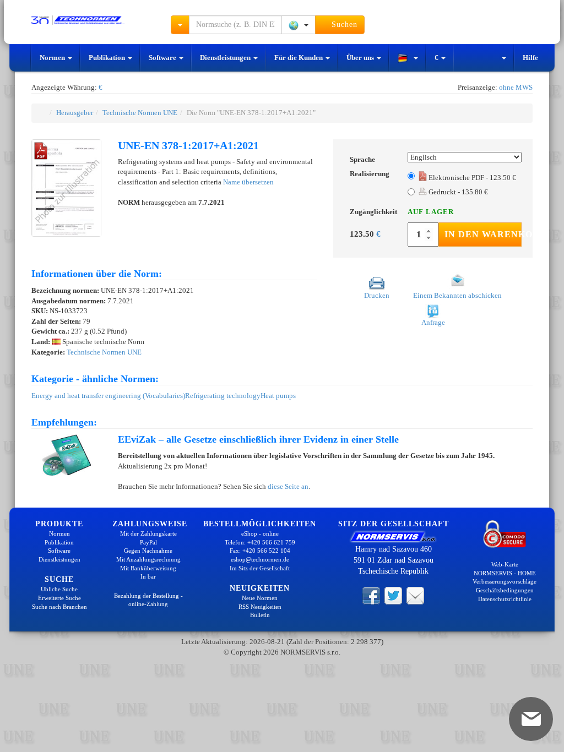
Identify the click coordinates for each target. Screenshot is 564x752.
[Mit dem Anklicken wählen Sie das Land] (298, 24)
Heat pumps (278, 395)
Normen (53, 57)
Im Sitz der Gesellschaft (260, 568)
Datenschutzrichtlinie (505, 599)
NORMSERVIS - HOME (505, 573)
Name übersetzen (248, 182)
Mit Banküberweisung (148, 568)
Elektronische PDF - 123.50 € (471, 177)
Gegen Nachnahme (148, 550)
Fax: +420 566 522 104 (260, 550)
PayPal (148, 542)
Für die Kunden (299, 57)
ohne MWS (516, 87)
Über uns (361, 57)
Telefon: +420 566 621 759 (260, 542)
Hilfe (530, 57)
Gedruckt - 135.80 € (457, 192)
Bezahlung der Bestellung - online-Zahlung (148, 600)
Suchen (343, 24)
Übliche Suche (59, 589)
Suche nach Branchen (59, 606)
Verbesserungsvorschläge (504, 581)
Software (163, 57)
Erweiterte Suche (59, 598)
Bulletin (260, 615)
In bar (148, 576)
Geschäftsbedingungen (505, 590)
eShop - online (260, 533)
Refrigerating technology (223, 395)
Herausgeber (74, 112)
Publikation (108, 57)
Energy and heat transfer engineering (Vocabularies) (108, 395)
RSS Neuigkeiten (259, 606)
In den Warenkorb (483, 234)
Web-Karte (504, 564)
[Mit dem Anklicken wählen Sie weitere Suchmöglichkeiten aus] (180, 24)
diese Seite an (288, 486)
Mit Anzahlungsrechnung (148, 559)
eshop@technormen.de (260, 559)
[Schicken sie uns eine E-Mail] (415, 595)
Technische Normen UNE (139, 112)
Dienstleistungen (226, 57)
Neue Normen (260, 598)
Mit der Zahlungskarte (148, 533)
